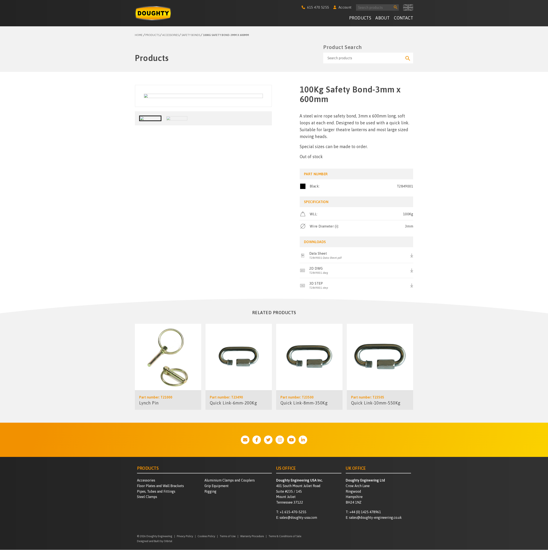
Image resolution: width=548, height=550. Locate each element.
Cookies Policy (206, 536)
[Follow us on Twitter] (268, 440)
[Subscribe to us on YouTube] (291, 440)
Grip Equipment (216, 486)
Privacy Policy (185, 536)
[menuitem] (360, 18)
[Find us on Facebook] (256, 440)
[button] (150, 118)
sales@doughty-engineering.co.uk (375, 517)
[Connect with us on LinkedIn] (303, 440)
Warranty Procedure (252, 536)
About (382, 17)
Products (360, 17)
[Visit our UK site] (408, 7)
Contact (403, 17)
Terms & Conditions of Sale (284, 536)
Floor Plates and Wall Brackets (160, 486)
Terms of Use (228, 536)
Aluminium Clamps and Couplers (229, 480)
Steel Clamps (147, 497)
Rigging (210, 491)
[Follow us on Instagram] (279, 440)
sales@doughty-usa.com (298, 517)
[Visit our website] (245, 440)
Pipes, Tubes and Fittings (156, 491)
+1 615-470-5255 (293, 512)
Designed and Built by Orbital (154, 541)
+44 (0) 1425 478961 (365, 512)
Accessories (146, 480)
